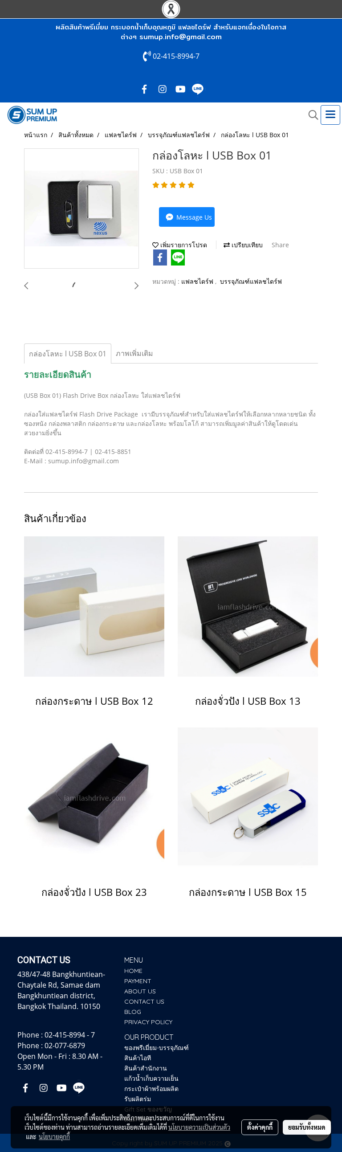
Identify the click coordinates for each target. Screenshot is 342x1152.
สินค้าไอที (137, 1058)
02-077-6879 (65, 1045)
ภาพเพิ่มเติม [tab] (134, 353)
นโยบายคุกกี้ (54, 1136)
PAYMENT (137, 981)
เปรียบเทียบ (246, 245)
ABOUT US (140, 991)
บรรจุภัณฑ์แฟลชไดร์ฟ (251, 281)
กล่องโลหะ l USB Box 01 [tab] (67, 354)
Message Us (193, 217)
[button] (310, 115)
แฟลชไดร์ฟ (198, 281)
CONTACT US (144, 1001)
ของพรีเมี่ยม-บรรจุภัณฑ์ (156, 1048)
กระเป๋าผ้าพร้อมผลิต (151, 1089)
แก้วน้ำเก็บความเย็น (151, 1078)
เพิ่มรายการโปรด (183, 245)
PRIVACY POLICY (148, 1022)
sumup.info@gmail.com (180, 36)
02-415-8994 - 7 (70, 1035)
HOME (133, 971)
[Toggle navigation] (330, 115)
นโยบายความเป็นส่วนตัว (199, 1127)
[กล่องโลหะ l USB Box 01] (81, 209)
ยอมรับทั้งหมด (307, 1127)
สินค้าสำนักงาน (145, 1068)
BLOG (132, 1012)
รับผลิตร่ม (137, 1099)
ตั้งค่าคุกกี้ (260, 1127)
